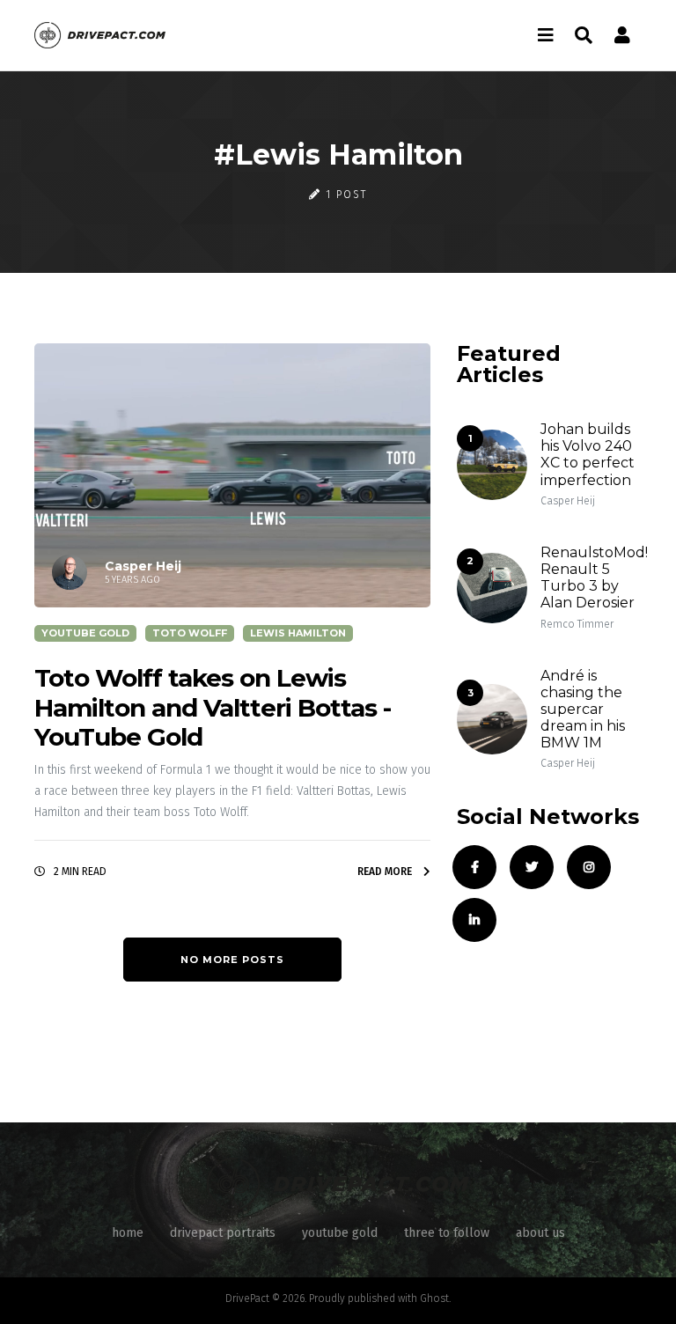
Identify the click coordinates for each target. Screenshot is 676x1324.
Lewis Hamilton (298, 633)
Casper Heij (567, 501)
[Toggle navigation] (545, 35)
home (127, 1232)
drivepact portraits (223, 1232)
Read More (386, 871)
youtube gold (340, 1232)
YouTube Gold (85, 633)
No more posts (232, 959)
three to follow (446, 1232)
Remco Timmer (577, 624)
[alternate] (622, 35)
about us (540, 1232)
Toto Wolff (189, 633)
